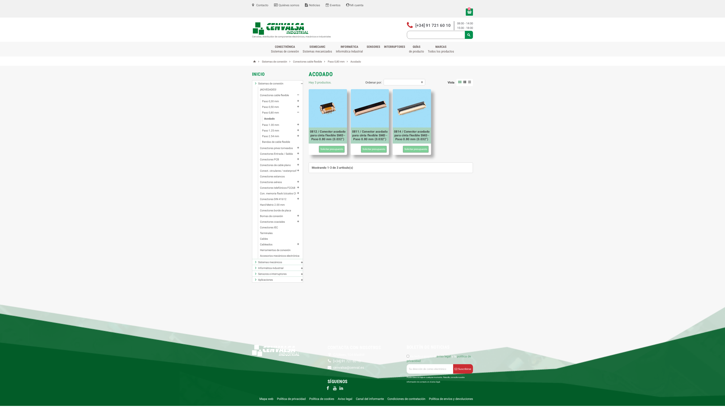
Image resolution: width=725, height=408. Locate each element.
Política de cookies (321, 399)
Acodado (269, 118)
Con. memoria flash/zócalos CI (278, 193)
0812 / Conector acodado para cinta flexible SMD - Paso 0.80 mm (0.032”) (328, 135)
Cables (264, 238)
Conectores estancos (272, 176)
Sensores (373, 47)
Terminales (266, 233)
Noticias (314, 5)
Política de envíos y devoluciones (451, 399)
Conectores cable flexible (274, 95)
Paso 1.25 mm (270, 130)
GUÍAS (416, 49)
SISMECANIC (317, 49)
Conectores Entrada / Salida (276, 153)
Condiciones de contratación (406, 399)
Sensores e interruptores (272, 273)
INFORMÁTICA (349, 49)
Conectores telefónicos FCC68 (277, 187)
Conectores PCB (269, 159)
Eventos (334, 5)
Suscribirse (464, 368)
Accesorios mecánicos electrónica (279, 255)
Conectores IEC (269, 227)
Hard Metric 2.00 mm (272, 204)
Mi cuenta (356, 5)
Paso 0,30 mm (270, 101)
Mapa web (266, 399)
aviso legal (444, 356)
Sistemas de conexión (270, 83)
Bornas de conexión (271, 216)
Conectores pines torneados (276, 148)
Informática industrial (270, 268)
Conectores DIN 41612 (273, 199)
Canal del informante (370, 399)
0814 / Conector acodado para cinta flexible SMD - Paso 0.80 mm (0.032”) (412, 135)
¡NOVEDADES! (268, 89)
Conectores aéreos (271, 182)
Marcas (441, 49)
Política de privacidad (291, 399)
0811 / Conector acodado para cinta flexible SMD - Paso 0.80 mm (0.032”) (370, 135)
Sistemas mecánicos (270, 262)
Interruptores (394, 47)
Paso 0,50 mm (270, 106)
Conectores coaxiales (272, 221)
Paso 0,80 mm (270, 112)
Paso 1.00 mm (270, 124)
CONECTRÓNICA (285, 49)
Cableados (266, 244)
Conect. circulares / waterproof (278, 170)
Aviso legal (345, 399)
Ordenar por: (373, 82)
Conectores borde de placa (275, 210)
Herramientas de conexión (275, 250)
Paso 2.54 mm (270, 136)
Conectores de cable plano (275, 165)
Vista (451, 82)
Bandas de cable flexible (276, 141)
